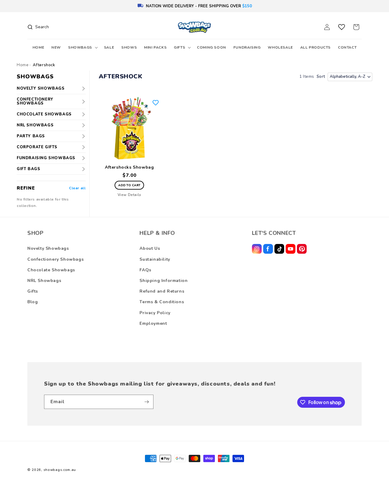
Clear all (77, 188)
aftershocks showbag (129, 167)
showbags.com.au (59, 470)
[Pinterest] (302, 249)
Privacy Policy (154, 313)
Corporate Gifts (37, 147)
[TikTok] (279, 249)
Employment (153, 323)
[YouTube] (290, 249)
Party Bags (31, 136)
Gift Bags (28, 169)
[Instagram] (257, 249)
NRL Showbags (35, 125)
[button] (82, 48)
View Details (129, 194)
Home (22, 65)
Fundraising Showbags (46, 158)
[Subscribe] (146, 402)
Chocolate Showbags (44, 114)
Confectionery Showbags (35, 101)
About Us (149, 248)
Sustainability (154, 259)
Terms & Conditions (161, 302)
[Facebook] (268, 249)
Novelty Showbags (41, 88)
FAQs (145, 270)
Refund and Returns (161, 291)
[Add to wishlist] (156, 103)
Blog (32, 302)
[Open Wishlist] (341, 27)
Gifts (32, 291)
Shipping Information (163, 280)
